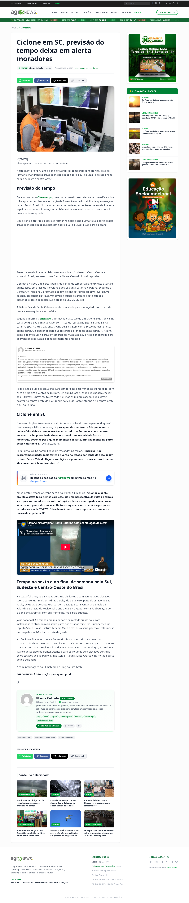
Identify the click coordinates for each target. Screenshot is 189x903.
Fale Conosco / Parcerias (103, 866)
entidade (45, 318)
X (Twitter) (61, 80)
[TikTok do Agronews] (170, 3)
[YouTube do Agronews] (163, 3)
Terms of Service (116, 879)
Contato (57, 3)
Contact (119, 866)
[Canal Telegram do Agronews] (177, 3)
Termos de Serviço (100, 879)
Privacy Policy (119, 884)
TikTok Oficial (172, 868)
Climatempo (25, 28)
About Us (105, 862)
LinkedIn (70, 726)
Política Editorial (99, 875)
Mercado (75, 12)
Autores (114, 12)
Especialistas (41, 883)
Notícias (64, 12)
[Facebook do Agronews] (159, 3)
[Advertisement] (65, 248)
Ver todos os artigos (48, 726)
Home (54, 12)
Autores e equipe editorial (104, 870)
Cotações (87, 12)
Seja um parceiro (167, 12)
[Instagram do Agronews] (156, 3)
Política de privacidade (102, 884)
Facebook (44, 80)
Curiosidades (102, 12)
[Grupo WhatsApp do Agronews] (173, 3)
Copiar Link (79, 80)
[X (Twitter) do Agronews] (166, 3)
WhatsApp (26, 80)
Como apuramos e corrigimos (86, 68)
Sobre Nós (46, 3)
